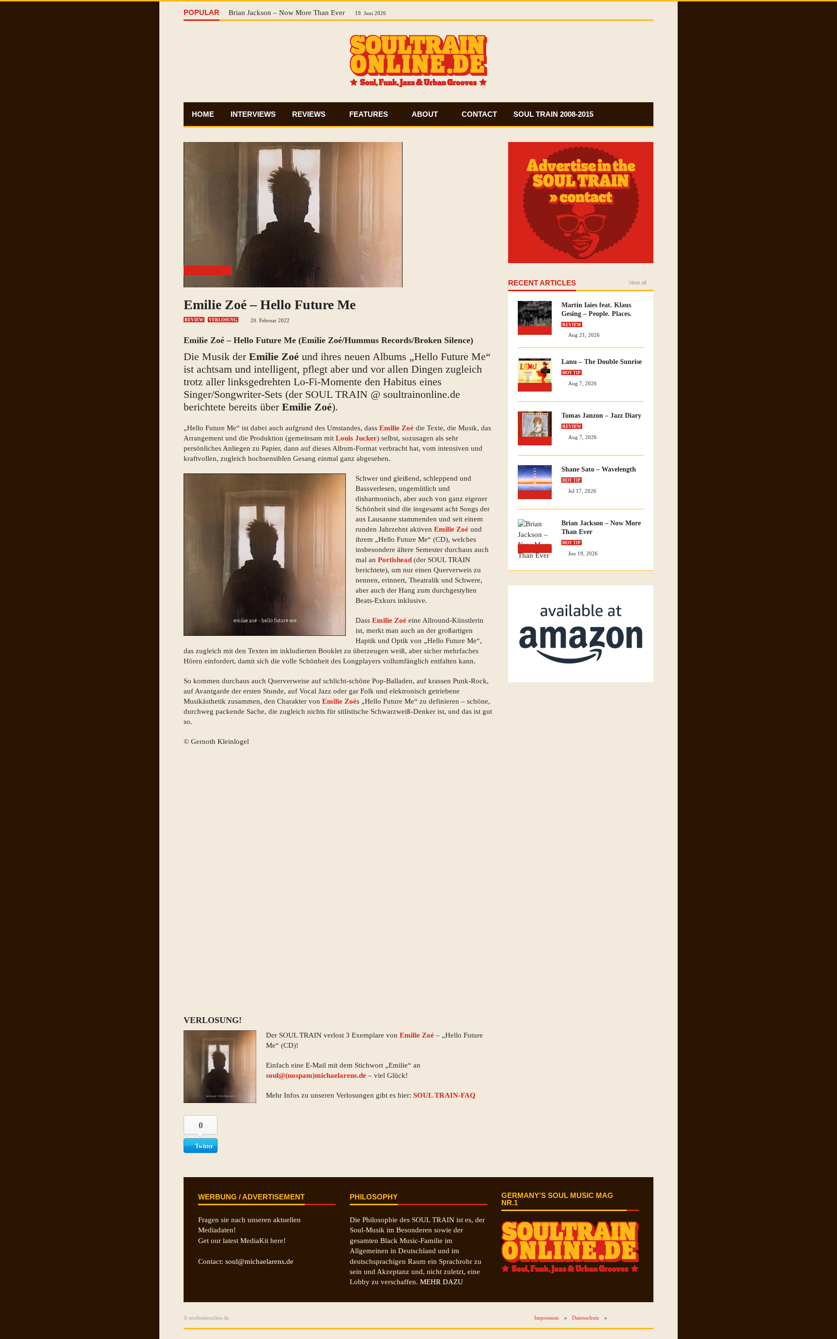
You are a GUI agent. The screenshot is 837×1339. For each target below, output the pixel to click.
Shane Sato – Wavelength (598, 469)
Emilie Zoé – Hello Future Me (270, 304)
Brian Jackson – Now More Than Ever (288, 12)
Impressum (546, 1318)
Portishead (395, 560)
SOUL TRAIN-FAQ (444, 1095)
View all (637, 282)
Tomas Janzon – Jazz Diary (601, 415)
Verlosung (223, 319)
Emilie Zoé (204, 340)
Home (203, 114)
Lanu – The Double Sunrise (601, 361)
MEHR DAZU (441, 1282)
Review (194, 319)
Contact (479, 114)
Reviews (309, 114)
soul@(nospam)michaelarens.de (316, 1075)
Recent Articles (542, 283)
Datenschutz (585, 1318)
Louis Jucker (356, 438)
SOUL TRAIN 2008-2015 (553, 114)
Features (369, 114)
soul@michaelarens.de (259, 1261)
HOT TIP (571, 372)
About (426, 114)
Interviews (253, 114)
